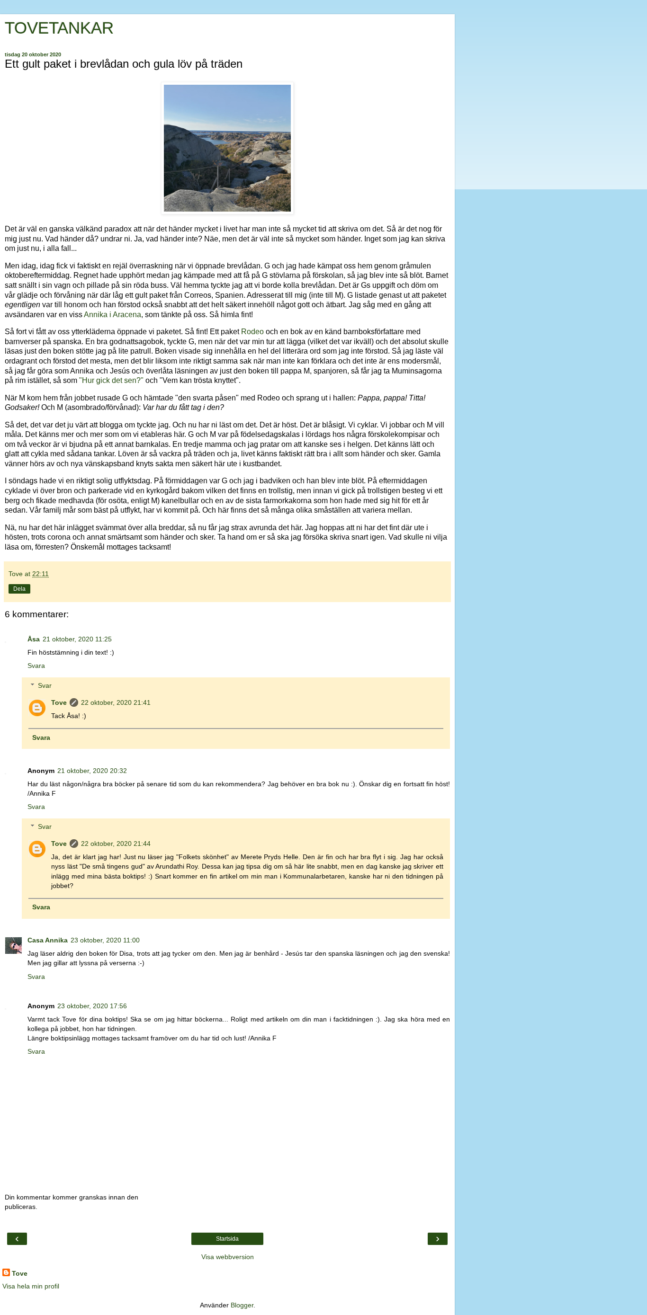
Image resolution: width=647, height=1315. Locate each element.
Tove (59, 702)
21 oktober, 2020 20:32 (92, 770)
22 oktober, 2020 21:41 (116, 702)
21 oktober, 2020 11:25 (77, 639)
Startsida (227, 1238)
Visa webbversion (227, 1257)
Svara (36, 665)
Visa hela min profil (30, 1286)
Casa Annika (47, 940)
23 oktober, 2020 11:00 (105, 940)
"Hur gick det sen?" (111, 380)
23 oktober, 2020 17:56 (92, 1006)
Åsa (33, 639)
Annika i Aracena (112, 315)
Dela (19, 589)
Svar (45, 685)
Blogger (242, 1305)
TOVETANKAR (59, 28)
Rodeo (252, 332)
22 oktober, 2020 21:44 (116, 843)
